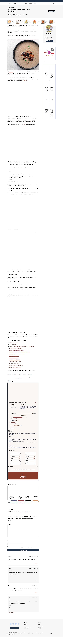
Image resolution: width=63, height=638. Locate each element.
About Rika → (49, 40)
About (35, 3)
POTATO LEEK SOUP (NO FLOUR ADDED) (16, 354)
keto (30, 121)
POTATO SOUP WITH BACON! (14, 359)
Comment (9, 524)
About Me (39, 627)
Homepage (10, 7)
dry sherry (14, 428)
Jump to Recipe (51, 11)
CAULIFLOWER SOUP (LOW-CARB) (15, 348)
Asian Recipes (26, 628)
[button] (11, 404)
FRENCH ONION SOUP (13, 344)
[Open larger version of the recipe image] (23, 391)
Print (16, 407)
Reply (36, 563)
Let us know (21, 477)
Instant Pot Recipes (27, 627)
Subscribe (39, 628)
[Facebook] (11, 624)
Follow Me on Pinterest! (27, 374)
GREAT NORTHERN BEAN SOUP (15, 361)
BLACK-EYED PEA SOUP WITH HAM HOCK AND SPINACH (19, 352)
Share (12, 407)
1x (32, 413)
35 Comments (18, 15)
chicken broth (15, 423)
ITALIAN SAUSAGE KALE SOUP (14, 363)
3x (35, 413)
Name (8, 538)
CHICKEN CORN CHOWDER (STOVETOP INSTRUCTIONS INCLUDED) (21, 346)
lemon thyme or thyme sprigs (15, 425)
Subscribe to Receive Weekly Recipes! (14, 374)
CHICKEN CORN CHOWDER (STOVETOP (16, 350)
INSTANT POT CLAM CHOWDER (15, 367)
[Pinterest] (13, 624)
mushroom (11, 71)
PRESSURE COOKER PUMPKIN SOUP (15, 365)
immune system (25, 80)
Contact (39, 624)
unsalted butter (17, 420)
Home (26, 3)
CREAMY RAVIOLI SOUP (13, 342)
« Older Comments (10, 612)
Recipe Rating (9, 520)
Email (8, 542)
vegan (24, 124)
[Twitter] (18, 624)
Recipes (30, 3)
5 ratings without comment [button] (24, 511)
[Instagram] (16, 624)
